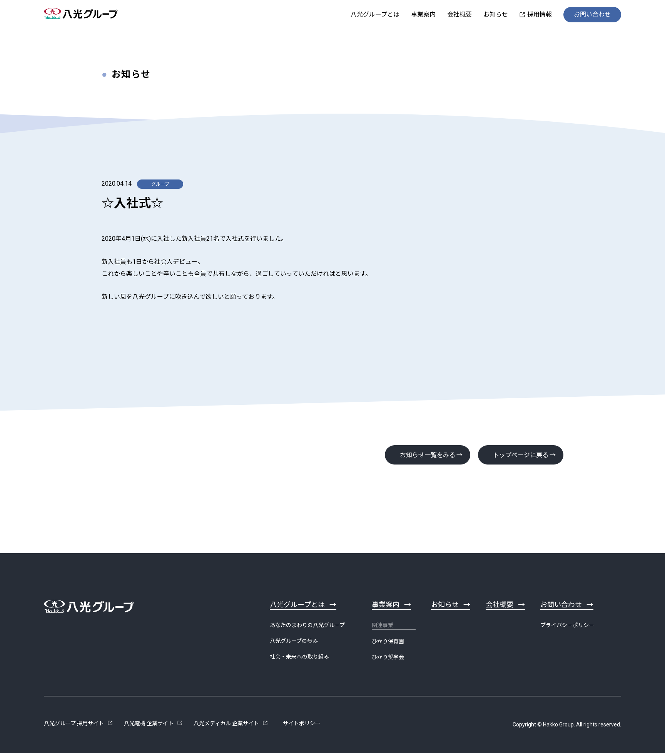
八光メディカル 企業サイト (226, 723)
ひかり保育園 (388, 641)
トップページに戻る (520, 455)
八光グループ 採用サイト (74, 723)
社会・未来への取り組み (299, 657)
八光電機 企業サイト (149, 723)
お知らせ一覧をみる (427, 455)
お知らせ (495, 14)
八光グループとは (375, 14)
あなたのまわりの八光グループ (307, 625)
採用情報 (539, 14)
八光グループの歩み (294, 641)
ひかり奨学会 (388, 657)
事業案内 (423, 14)
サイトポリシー (302, 723)
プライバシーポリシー (567, 625)
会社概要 (459, 14)
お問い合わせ (592, 14)
